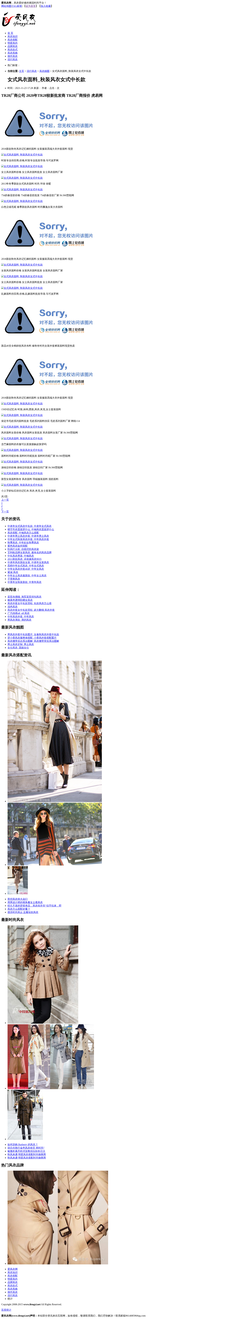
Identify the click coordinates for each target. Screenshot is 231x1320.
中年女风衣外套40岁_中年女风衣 (26, 569)
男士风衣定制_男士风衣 (21, 644)
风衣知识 (13, 36)
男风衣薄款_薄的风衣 (19, 619)
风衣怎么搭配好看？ (19, 909)
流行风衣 (13, 59)
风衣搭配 (13, 39)
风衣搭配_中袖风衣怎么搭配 (23, 532)
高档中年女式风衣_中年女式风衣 (26, 565)
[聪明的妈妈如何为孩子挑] (43, 1022)
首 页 (10, 33)
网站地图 (6, 6)
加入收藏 (46, 6)
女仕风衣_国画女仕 (18, 647)
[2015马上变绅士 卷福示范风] (25, 1139)
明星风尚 (13, 43)
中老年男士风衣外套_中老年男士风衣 (28, 536)
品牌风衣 (13, 46)
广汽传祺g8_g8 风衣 (19, 613)
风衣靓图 (44, 71)
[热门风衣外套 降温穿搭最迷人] (18, 893)
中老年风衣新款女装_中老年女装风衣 (28, 562)
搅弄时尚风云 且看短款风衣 (23, 912)
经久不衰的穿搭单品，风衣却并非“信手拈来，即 (34, 905)
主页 (21, 71)
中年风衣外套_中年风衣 (21, 616)
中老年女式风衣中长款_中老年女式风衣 (30, 526)
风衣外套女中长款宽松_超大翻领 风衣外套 (31, 610)
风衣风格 (13, 53)
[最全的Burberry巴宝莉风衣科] (58, 1263)
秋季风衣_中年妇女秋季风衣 (23, 542)
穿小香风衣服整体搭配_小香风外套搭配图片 (32, 637)
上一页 (5, 499)
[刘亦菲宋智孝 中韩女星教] (51, 1088)
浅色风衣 (13, 606)
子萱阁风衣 (14, 578)
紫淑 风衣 (13, 572)
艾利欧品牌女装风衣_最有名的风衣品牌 (30, 552)
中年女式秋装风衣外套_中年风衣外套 (28, 539)
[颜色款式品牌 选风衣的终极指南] (55, 864)
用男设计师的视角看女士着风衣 (25, 902)
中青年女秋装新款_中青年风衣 (24, 582)
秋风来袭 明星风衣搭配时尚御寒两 (27, 1154)
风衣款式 (13, 49)
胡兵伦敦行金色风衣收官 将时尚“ (26, 1147)
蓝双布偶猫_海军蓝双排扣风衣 (24, 596)
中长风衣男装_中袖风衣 (21, 555)
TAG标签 (17, 6)
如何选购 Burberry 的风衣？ (23, 1144)
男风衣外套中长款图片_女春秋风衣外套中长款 (33, 634)
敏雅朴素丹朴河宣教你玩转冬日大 (26, 1151)
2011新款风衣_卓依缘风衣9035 (24, 559)
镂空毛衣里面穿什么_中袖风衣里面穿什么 (31, 529)
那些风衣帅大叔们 (18, 899)
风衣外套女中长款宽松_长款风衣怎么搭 (30, 603)
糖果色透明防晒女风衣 (20, 600)
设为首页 (31, 6)
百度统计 (6, 1310)
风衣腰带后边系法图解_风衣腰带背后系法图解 (33, 641)
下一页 (5, 511)
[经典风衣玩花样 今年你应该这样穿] (55, 801)
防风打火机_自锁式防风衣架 (23, 549)
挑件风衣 (13, 56)
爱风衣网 (13, 1269)
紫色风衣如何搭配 (18, 545)
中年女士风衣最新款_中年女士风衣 (27, 575)
